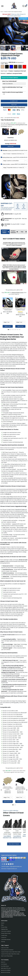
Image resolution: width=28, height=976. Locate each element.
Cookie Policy (4, 935)
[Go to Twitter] (6, 864)
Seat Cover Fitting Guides (7, 956)
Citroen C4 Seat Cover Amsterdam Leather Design (7, 831)
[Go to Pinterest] (12, 864)
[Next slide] (26, 313)
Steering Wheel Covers (17, 292)
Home (2, 11)
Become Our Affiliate (5, 970)
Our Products (4, 964)
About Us (3, 962)
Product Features (13, 231)
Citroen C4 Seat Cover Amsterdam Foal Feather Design (17, 831)
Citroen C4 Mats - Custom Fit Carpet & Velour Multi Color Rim (20, 788)
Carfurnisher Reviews (5, 939)
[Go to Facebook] (2, 864)
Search (2, 923)
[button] (14, 62)
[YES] (14, 89)
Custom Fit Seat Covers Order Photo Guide (10, 951)
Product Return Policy (6, 933)
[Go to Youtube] (8, 864)
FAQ (22, 232)
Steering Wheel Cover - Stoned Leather (8, 309)
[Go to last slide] (1, 313)
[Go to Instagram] (4, 864)
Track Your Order (5, 947)
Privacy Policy (4, 927)
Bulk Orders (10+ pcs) (5, 968)
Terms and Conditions (6, 931)
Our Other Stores (5, 966)
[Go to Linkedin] (11, 864)
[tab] (8, 329)
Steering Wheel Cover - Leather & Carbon (11, 157)
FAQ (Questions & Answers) (7, 949)
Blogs (2, 925)
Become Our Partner (5, 972)
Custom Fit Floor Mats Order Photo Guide (10, 954)
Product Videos (4, 231)
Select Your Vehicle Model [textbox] (9, 81)
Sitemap (3, 941)
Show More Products (14, 844)
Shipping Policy (4, 929)
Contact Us (3, 937)
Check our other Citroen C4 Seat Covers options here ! (14, 15)
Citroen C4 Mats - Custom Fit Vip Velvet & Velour (13, 164)
